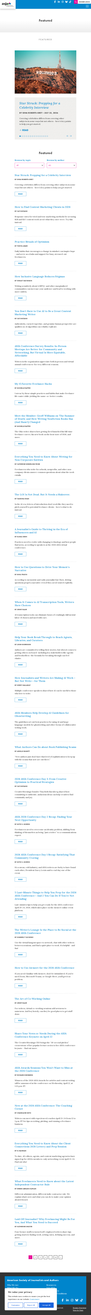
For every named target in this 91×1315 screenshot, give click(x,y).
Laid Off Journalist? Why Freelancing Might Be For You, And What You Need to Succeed (45, 1221)
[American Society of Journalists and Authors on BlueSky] (66, 2)
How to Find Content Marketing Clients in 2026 (42, 206)
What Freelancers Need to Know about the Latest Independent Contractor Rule (44, 1183)
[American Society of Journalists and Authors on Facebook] (55, 2)
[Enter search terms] (76, 2)
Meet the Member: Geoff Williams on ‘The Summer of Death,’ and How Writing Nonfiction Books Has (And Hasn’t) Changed (45, 418)
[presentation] (68, 136)
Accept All (46, 1305)
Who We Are (12, 1285)
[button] (20, 136)
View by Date (78, 1310)
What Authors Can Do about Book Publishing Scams (45, 747)
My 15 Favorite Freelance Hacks (33, 383)
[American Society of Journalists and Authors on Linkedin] (59, 2)
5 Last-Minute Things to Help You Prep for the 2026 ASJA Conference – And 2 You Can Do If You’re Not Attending (45, 895)
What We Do (12, 1288)
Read (25, 130)
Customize (15, 1305)
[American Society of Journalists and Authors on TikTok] (70, 2)
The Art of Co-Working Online (32, 998)
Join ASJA (50, 1288)
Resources (51, 1285)
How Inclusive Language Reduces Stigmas (40, 276)
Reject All (31, 1305)
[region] (31, 1299)
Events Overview (79, 1308)
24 (55, 1257)
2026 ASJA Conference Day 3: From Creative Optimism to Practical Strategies (40, 780)
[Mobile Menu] (87, 6)
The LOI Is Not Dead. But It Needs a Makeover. (42, 494)
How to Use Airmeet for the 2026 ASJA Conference (44, 967)
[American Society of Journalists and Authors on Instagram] (62, 2)
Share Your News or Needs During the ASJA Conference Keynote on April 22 (40, 1035)
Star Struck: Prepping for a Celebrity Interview (39, 105)
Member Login (84, 2)
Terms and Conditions (56, 1293)
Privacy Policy (52, 1290)
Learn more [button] (34, 1299)
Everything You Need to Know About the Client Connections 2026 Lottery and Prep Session (43, 1145)
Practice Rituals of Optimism (32, 241)
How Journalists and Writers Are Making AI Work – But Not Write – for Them (45, 679)
